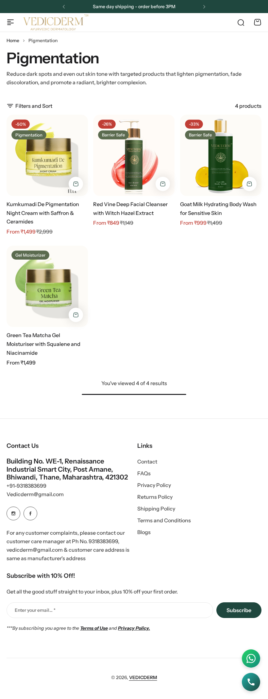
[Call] (251, 682)
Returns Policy (155, 497)
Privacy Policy (154, 485)
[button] (64, 7)
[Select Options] (76, 184)
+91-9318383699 (26, 485)
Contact (147, 461)
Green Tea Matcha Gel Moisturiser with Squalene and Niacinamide (43, 344)
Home (13, 40)
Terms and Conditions (164, 520)
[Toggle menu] (10, 22)
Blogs (144, 532)
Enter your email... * (35, 610)
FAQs (144, 473)
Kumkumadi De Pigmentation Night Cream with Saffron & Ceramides (43, 213)
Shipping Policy (156, 508)
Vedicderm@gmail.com (35, 494)
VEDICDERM (143, 677)
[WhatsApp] (251, 658)
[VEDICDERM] (56, 22)
